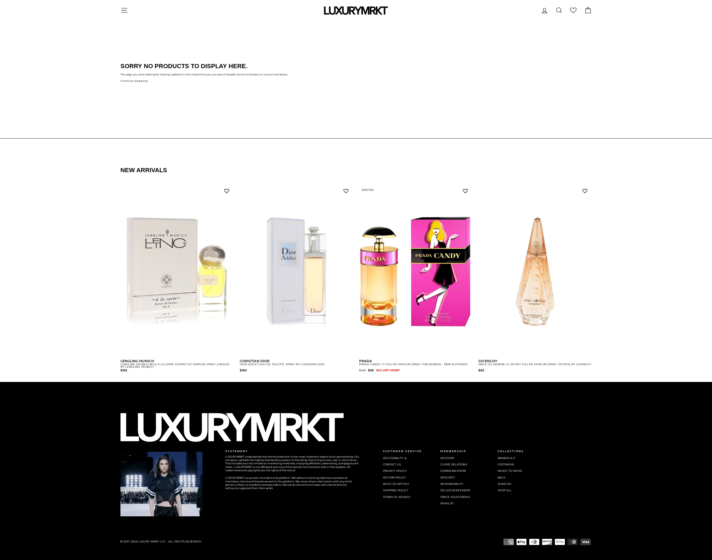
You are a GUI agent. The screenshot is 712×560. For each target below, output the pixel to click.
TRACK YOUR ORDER (455, 497)
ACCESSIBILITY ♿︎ (395, 458)
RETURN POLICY (394, 477)
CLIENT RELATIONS (453, 464)
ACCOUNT (447, 458)
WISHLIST (447, 503)
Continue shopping (134, 81)
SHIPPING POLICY (395, 490)
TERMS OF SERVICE (397, 497)
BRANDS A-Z (506, 458)
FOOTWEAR (506, 464)
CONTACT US (392, 464)
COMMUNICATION (453, 471)
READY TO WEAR (510, 471)
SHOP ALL (505, 490)
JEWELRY (504, 484)
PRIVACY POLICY (395, 471)
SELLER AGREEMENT (455, 490)
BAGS (501, 477)
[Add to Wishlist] (227, 192)
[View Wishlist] (573, 10)
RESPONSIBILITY (451, 484)
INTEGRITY (447, 477)
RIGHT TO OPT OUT (396, 484)
